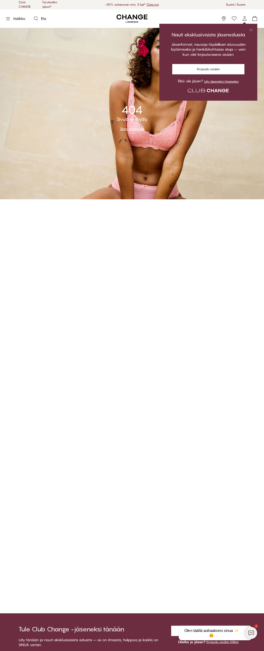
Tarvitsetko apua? (49, 4)
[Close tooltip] (251, 30)
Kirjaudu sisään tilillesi (222, 642)
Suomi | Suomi (235, 4)
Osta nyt (147, 4)
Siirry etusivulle (132, 128)
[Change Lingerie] (132, 18)
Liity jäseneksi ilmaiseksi (221, 81)
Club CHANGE (25, 4)
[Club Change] (234, 18)
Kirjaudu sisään (208, 69)
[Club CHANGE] (244, 18)
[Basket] (255, 18)
